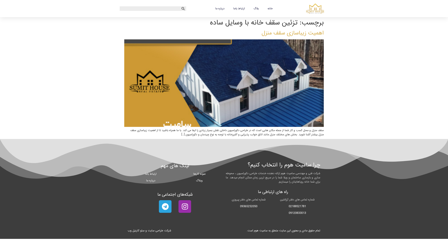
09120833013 (297, 213)
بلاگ (256, 8)
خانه (270, 8)
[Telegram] (165, 206)
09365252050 (248, 206)
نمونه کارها (199, 174)
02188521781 (297, 206)
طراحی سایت (155, 230)
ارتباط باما (239, 8)
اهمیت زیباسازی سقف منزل (293, 33)
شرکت (167, 230)
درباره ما (220, 8)
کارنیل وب (133, 230)
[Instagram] (184, 206)
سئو (142, 230)
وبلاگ (199, 180)
